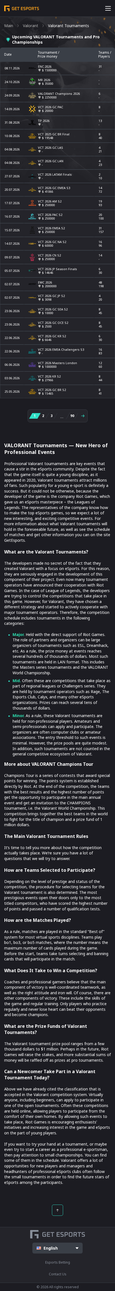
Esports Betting (57, 1262)
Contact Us (57, 1274)
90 (72, 415)
